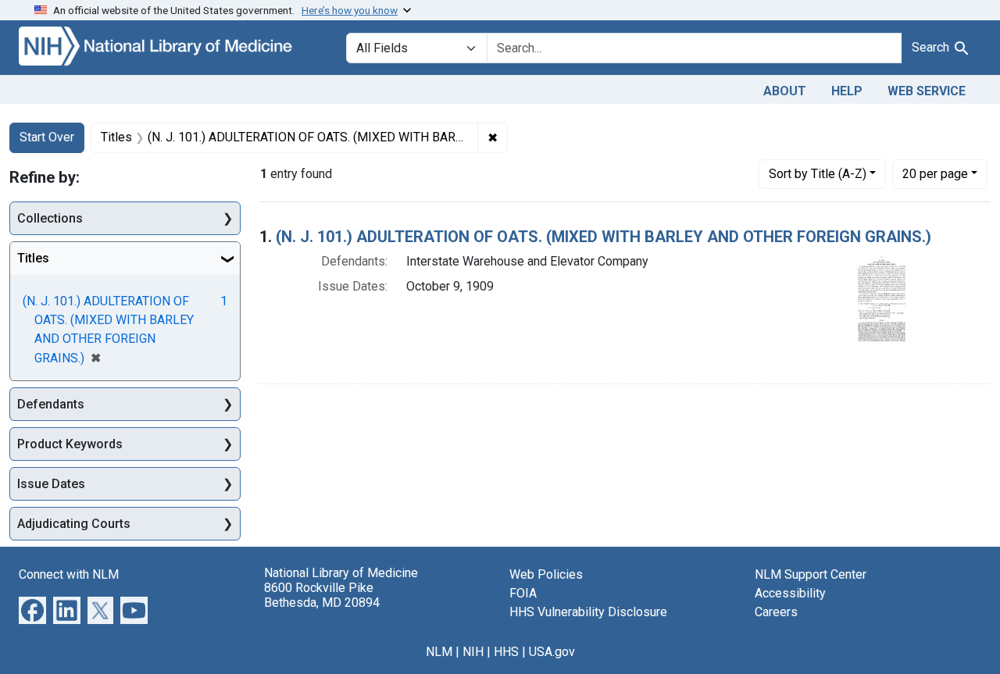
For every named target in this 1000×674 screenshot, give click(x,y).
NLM (439, 651)
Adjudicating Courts (73, 523)
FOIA (523, 593)
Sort (817, 173)
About (784, 91)
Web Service (927, 91)
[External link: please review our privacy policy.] (32, 609)
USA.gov (552, 651)
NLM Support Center (810, 574)
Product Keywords (70, 444)
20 (935, 173)
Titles (33, 258)
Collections (50, 218)
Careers (776, 611)
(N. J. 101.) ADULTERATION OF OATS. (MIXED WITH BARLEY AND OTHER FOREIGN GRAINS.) (603, 236)
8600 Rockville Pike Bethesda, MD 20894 (322, 595)
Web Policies (546, 574)
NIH (473, 651)
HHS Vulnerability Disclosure (588, 611)
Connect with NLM (69, 574)
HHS (506, 651)
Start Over (47, 137)
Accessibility (790, 593)
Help (846, 91)
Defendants (50, 404)
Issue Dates (51, 483)
